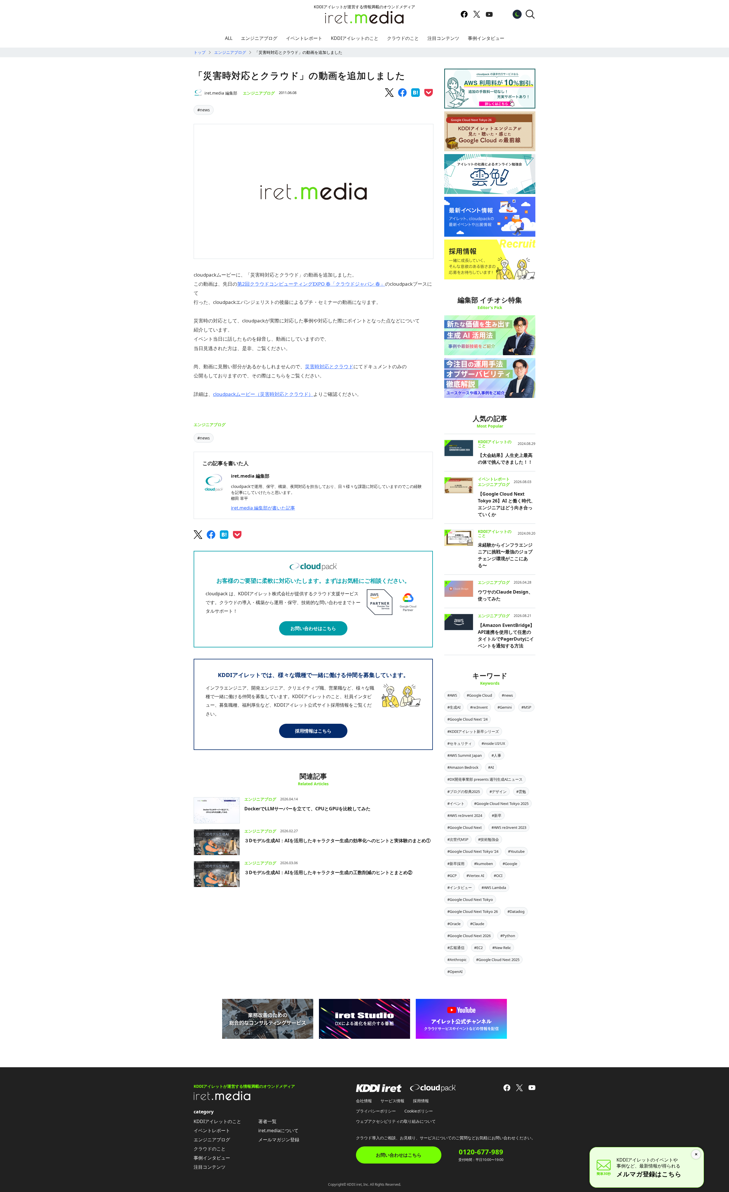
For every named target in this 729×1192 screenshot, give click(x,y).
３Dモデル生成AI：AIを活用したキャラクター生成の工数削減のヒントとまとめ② (328, 872)
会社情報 (364, 1100)
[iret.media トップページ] (222, 1098)
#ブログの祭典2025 (463, 791)
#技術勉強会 (488, 839)
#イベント (455, 803)
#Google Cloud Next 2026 (469, 935)
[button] (530, 14)
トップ (200, 52)
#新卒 (496, 815)
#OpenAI (454, 971)
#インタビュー (459, 887)
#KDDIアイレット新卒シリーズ (473, 731)
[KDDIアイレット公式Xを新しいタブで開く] (476, 14)
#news (203, 110)
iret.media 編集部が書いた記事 (263, 508)
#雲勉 (521, 791)
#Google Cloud (479, 695)
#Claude (477, 923)
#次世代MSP (457, 839)
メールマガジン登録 (278, 1139)
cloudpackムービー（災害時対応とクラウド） (263, 394)
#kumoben (483, 863)
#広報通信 (455, 947)
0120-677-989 (481, 1151)
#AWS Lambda (494, 887)
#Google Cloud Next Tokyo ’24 (472, 851)
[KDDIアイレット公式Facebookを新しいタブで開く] (464, 14)
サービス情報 (392, 1100)
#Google (510, 863)
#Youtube (516, 851)
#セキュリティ (459, 743)
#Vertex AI (475, 875)
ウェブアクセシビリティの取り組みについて (396, 1121)
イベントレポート (304, 38)
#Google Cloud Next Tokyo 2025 (501, 803)
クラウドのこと (403, 38)
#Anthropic (456, 959)
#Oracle (453, 923)
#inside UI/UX (493, 743)
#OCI (498, 875)
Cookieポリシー (418, 1111)
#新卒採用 (455, 863)
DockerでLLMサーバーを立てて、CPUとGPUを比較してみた (307, 808)
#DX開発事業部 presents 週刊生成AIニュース (485, 779)
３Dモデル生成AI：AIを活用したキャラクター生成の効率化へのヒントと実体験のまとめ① (337, 840)
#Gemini (504, 707)
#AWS (452, 695)
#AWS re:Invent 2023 (509, 827)
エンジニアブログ (259, 38)
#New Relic (501, 947)
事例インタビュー (486, 38)
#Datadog (516, 911)
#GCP (452, 875)
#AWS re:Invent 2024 (464, 815)
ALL (228, 38)
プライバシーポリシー (376, 1111)
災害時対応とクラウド (329, 366)
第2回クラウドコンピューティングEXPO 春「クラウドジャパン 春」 (311, 284)
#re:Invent (479, 707)
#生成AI (453, 707)
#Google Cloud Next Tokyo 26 (472, 911)
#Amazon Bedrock (462, 767)
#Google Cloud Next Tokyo (470, 899)
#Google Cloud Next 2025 (497, 959)
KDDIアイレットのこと (354, 38)
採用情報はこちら (313, 731)
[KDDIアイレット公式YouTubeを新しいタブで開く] (489, 14)
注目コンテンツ (443, 38)
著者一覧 (267, 1121)
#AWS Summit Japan (464, 755)
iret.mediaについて (278, 1130)
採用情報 (421, 1100)
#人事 (496, 755)
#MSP (526, 707)
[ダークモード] (517, 14)
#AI (491, 767)
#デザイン (498, 791)
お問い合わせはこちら (313, 628)
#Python (507, 935)
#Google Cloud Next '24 (467, 719)
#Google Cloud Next (464, 827)
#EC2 (478, 947)
